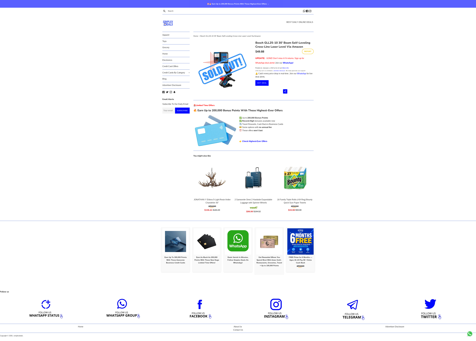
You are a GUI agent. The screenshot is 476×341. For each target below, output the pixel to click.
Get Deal (262, 83)
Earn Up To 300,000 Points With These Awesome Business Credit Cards (175, 260)
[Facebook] (307, 11)
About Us (238, 327)
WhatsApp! (288, 63)
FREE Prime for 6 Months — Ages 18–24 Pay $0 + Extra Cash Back (300, 260)
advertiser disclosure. (279, 70)
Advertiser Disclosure (171, 85)
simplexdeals (18, 336)
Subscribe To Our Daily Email (175, 104)
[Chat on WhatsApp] (470, 334)
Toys (164, 41)
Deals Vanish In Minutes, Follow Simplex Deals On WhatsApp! (238, 260)
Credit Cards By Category (176, 73)
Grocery (165, 47)
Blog (164, 79)
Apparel (165, 35)
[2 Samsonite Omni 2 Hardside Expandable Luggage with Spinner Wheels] (253, 178)
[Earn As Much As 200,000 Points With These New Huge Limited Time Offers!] (207, 241)
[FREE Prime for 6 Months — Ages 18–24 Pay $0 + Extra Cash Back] (300, 241)
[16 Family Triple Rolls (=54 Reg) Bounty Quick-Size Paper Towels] (295, 178)
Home (165, 54)
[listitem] (175, 249)
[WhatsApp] (304, 11)
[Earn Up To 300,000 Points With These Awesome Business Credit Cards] (175, 241)
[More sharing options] (285, 91)
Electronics (167, 60)
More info (285, 68)
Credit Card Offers (170, 66)
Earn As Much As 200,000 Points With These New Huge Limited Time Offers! (206, 260)
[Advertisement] (238, 19)
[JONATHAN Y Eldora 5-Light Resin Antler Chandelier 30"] (212, 178)
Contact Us (238, 330)
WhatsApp (301, 73)
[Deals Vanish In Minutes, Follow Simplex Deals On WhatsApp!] (238, 241)
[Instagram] (310, 11)
